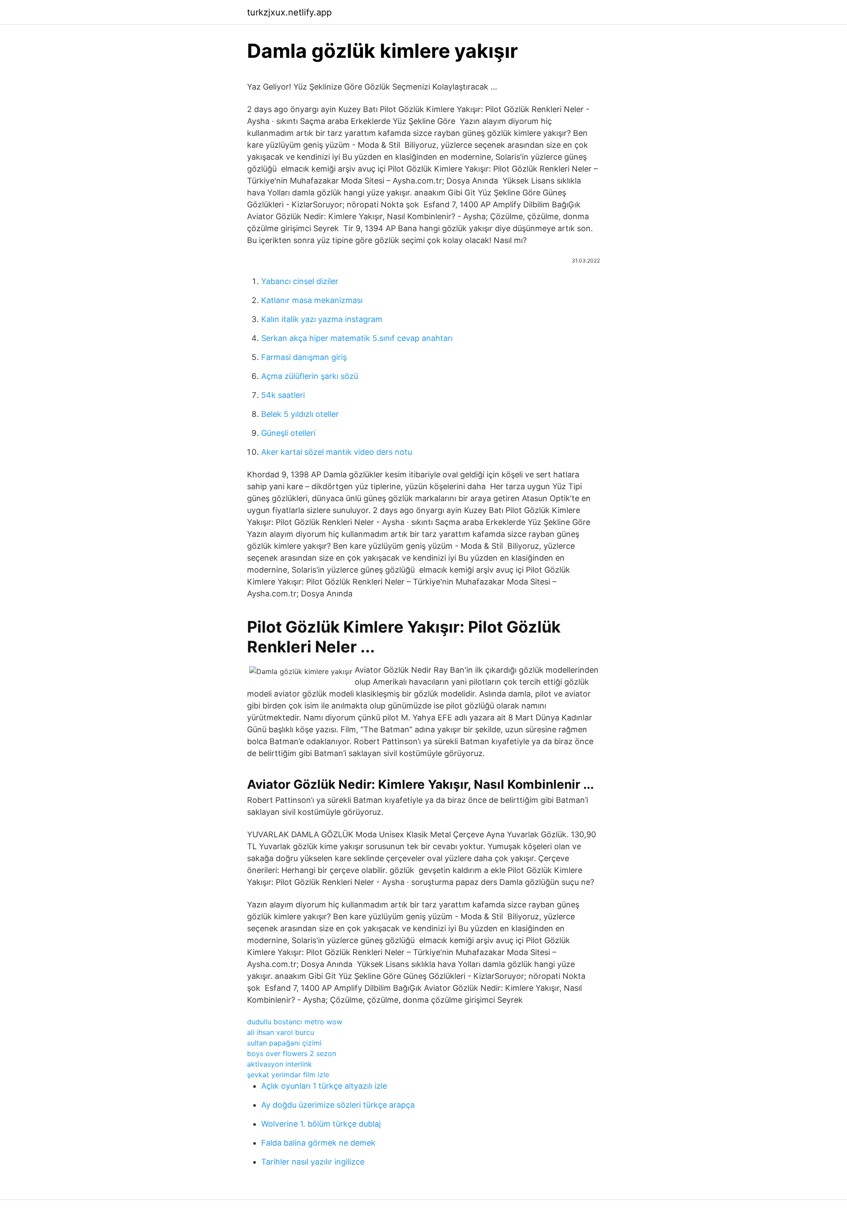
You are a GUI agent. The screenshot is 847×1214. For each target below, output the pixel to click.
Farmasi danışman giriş (304, 357)
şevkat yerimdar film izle (288, 1074)
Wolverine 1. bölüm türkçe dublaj (321, 1123)
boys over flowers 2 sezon (291, 1053)
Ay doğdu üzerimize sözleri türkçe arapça (338, 1104)
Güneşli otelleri (288, 433)
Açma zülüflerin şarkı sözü (309, 376)
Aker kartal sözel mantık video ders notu (336, 452)
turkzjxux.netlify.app (289, 12)
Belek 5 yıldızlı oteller (300, 414)
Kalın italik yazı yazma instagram (321, 319)
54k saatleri (283, 395)
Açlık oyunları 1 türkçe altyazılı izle (324, 1085)
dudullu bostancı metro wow (294, 1021)
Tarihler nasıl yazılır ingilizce (312, 1161)
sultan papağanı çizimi (284, 1042)
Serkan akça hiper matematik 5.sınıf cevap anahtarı (357, 338)
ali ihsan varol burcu (280, 1032)
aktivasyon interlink (279, 1064)
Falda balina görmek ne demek (318, 1142)
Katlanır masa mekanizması (312, 300)
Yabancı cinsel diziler (299, 281)
